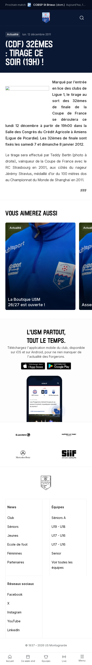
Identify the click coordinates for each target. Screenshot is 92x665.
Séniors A (59, 518)
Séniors (13, 526)
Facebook (15, 594)
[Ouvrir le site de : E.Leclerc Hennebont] (23, 434)
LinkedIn (13, 630)
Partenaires (15, 562)
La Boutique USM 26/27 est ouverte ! (26, 302)
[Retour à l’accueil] (46, 17)
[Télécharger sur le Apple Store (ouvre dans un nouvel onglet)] (33, 366)
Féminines (14, 553)
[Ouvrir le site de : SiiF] (69, 454)
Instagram (14, 612)
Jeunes (12, 535)
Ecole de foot (17, 544)
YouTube (14, 621)
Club (10, 518)
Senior (56, 553)
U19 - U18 (58, 526)
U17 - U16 (58, 535)
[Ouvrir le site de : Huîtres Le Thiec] (69, 434)
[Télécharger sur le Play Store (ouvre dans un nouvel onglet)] (59, 366)
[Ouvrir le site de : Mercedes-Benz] (23, 454)
